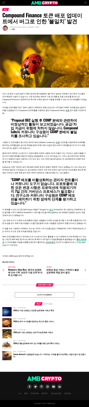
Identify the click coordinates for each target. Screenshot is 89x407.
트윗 (67, 110)
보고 (51, 209)
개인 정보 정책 (56, 393)
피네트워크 (50, 242)
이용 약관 (67, 393)
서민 (13, 29)
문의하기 (44, 393)
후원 (25, 393)
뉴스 (19, 393)
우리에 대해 (34, 393)
